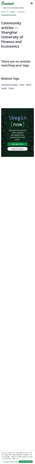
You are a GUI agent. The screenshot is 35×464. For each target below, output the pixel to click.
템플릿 (13, 12)
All (8, 12)
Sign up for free (17, 144)
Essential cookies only (10, 461)
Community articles (8, 15)
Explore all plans (17, 149)
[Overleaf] (7, 3)
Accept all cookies (26, 462)
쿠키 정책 (29, 457)
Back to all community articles (13, 8)
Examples (21, 12)
